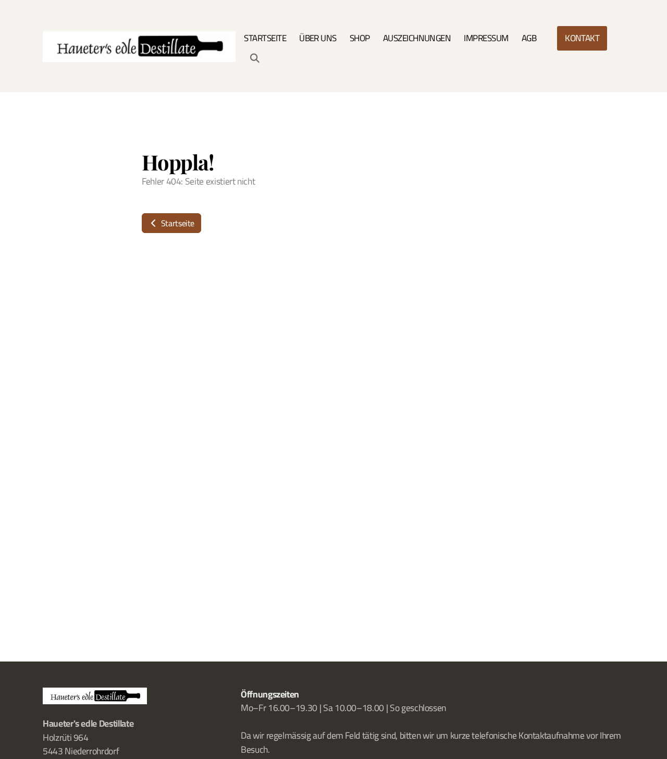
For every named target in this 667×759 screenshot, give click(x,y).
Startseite (176, 223)
